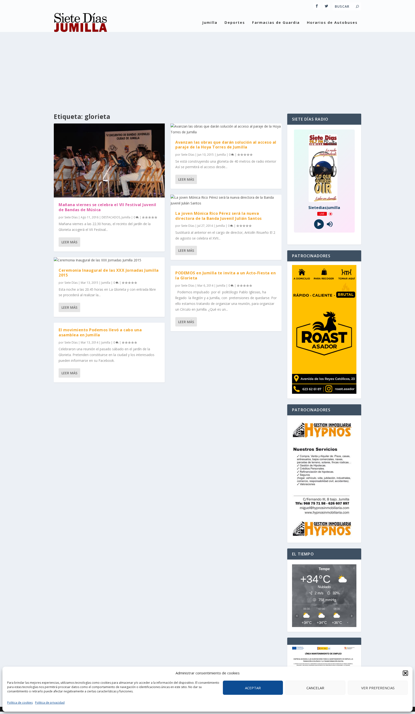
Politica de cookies (20, 703)
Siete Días (71, 217)
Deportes (235, 22)
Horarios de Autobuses (332, 22)
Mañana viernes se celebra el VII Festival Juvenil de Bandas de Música (107, 207)
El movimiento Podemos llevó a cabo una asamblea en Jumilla (100, 332)
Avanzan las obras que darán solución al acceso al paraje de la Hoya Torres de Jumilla (225, 145)
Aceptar (253, 687)
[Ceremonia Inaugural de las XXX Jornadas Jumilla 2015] (109, 260)
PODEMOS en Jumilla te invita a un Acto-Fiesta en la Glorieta (225, 275)
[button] (405, 673)
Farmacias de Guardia (276, 22)
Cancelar (315, 687)
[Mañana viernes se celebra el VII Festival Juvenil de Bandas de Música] (109, 160)
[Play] (319, 224)
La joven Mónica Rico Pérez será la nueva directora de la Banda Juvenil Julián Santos (218, 216)
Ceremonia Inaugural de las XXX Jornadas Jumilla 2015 (109, 273)
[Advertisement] (207, 68)
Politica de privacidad (50, 703)
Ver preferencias (378, 687)
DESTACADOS (111, 217)
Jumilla (209, 22)
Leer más (69, 242)
